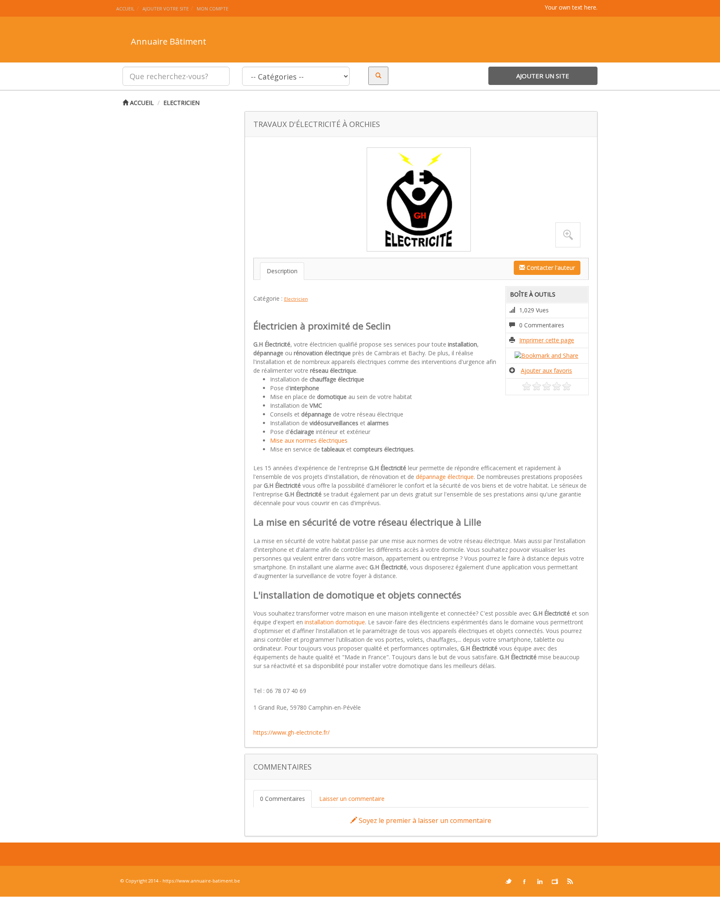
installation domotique (335, 622)
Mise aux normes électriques (309, 440)
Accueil (141, 103)
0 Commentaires (282, 799)
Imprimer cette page (546, 340)
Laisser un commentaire (352, 799)
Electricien (181, 103)
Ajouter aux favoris (546, 370)
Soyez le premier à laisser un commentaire (424, 820)
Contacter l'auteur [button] (550, 268)
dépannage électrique (445, 477)
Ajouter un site (542, 76)
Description (282, 271)
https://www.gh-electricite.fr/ (291, 732)
